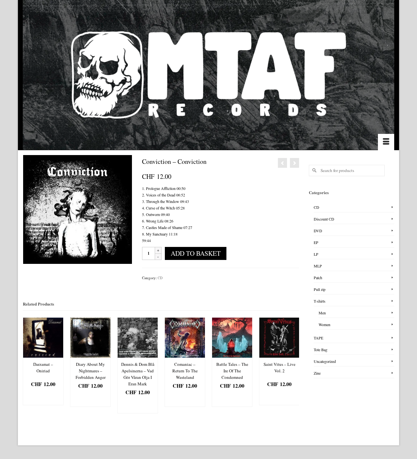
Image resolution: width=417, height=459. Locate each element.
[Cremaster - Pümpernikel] (294, 163)
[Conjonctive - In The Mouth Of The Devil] (282, 163)
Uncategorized (325, 361)
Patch (318, 277)
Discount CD (324, 219)
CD (160, 277)
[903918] (77, 208)
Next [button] (293, 365)
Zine (317, 373)
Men (322, 312)
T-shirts (319, 301)
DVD (318, 230)
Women (324, 324)
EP (316, 242)
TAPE (318, 337)
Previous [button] (28, 365)
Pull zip (319, 289)
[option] (43, 361)
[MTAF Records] (208, 75)
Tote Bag (320, 349)
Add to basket (196, 253)
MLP (318, 265)
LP (316, 254)
